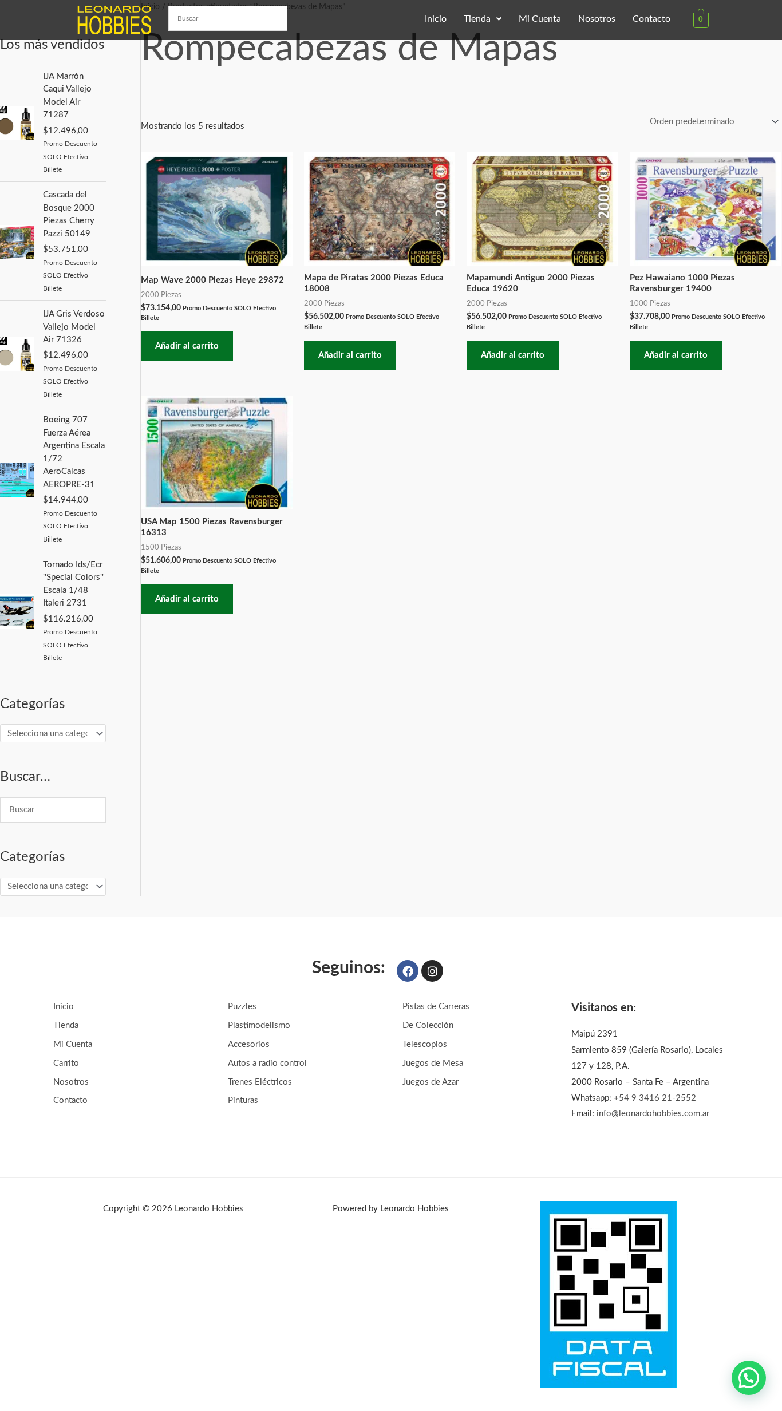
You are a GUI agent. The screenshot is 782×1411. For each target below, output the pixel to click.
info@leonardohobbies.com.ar (653, 1113)
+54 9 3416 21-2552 (655, 1098)
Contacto (651, 18)
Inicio (436, 18)
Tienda (477, 18)
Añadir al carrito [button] (187, 346)
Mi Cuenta (540, 18)
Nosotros (596, 18)
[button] (482, 19)
